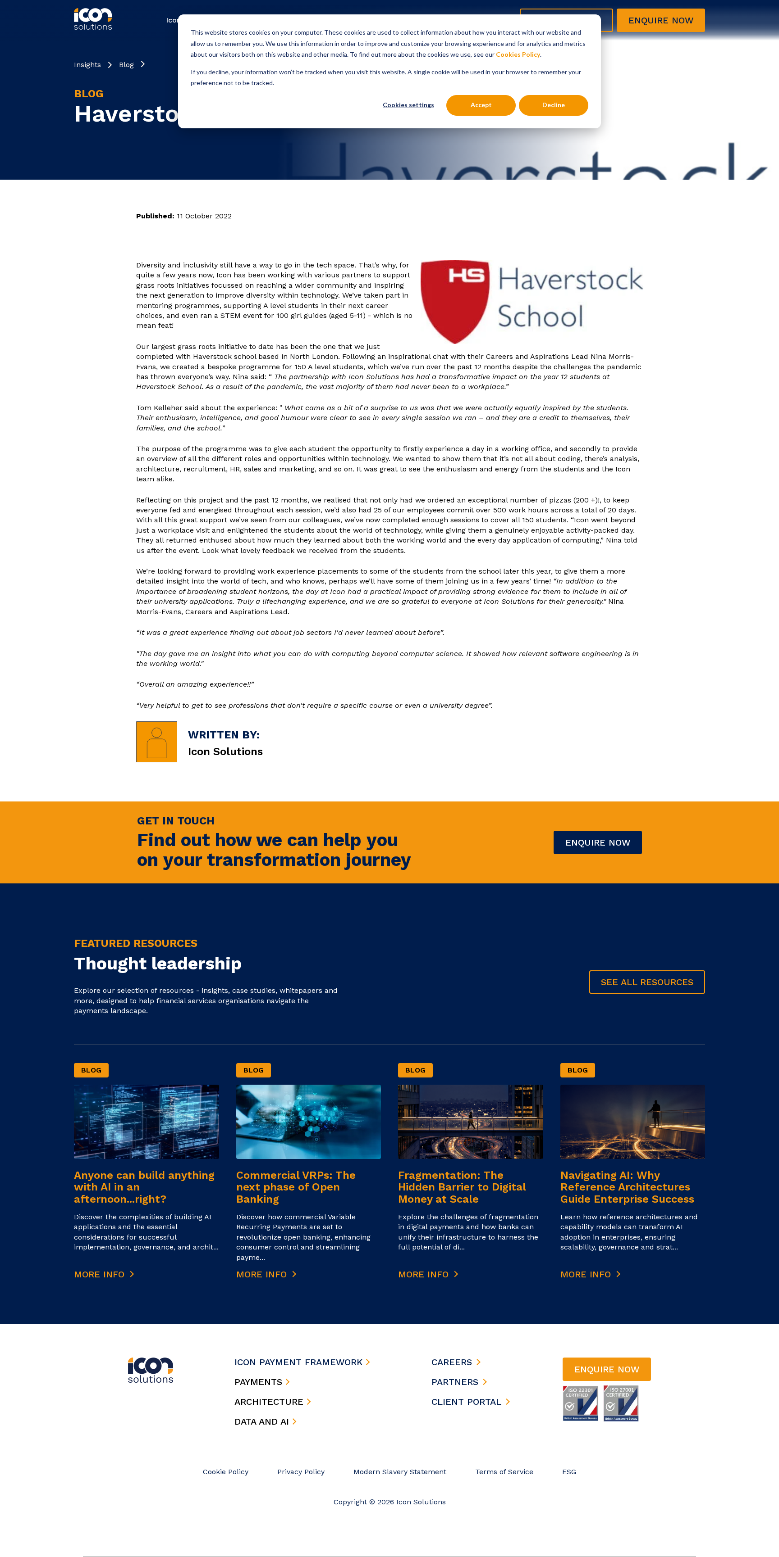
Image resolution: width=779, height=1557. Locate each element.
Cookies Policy (518, 54)
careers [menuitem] (451, 1362)
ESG (569, 1471)
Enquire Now (597, 842)
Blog (126, 64)
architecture (270, 1401)
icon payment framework (300, 1362)
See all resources (647, 982)
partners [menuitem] (454, 1381)
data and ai (263, 1421)
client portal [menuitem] (466, 1401)
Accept (481, 105)
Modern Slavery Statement (399, 1471)
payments (259, 1381)
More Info (101, 1274)
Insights (87, 64)
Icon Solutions (225, 751)
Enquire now (660, 20)
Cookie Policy (225, 1471)
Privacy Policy (301, 1471)
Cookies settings (408, 105)
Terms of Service (504, 1471)
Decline (553, 105)
